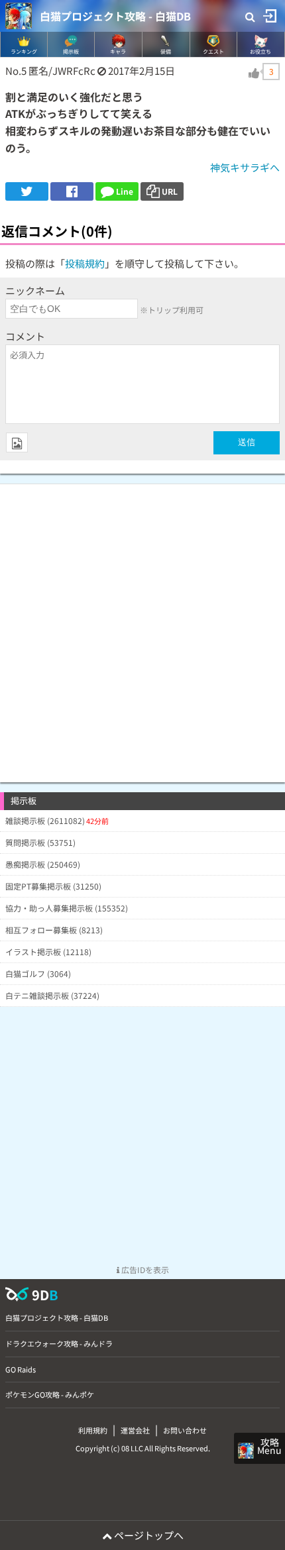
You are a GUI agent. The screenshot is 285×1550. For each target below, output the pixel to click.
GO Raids (20, 1369)
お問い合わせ (185, 1430)
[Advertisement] (142, 626)
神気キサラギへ (245, 167)
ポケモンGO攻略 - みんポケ (49, 1394)
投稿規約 (85, 263)
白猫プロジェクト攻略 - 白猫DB (115, 16)
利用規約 (92, 1430)
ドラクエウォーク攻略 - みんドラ (59, 1343)
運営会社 (135, 1430)
